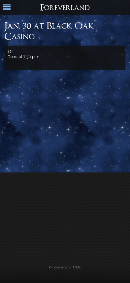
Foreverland (65, 8)
